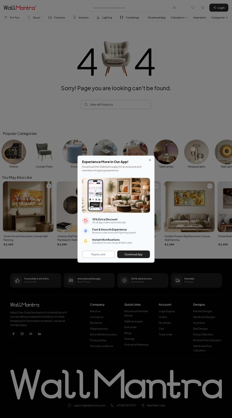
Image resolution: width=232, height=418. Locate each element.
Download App (133, 254)
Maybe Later (98, 254)
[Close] (150, 160)
